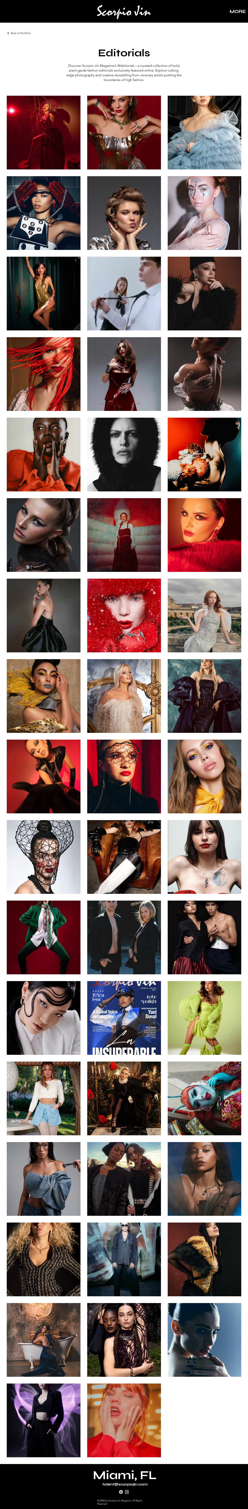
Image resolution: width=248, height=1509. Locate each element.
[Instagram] (126, 1491)
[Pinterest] (120, 1491)
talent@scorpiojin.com (125, 1484)
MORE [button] (238, 11)
